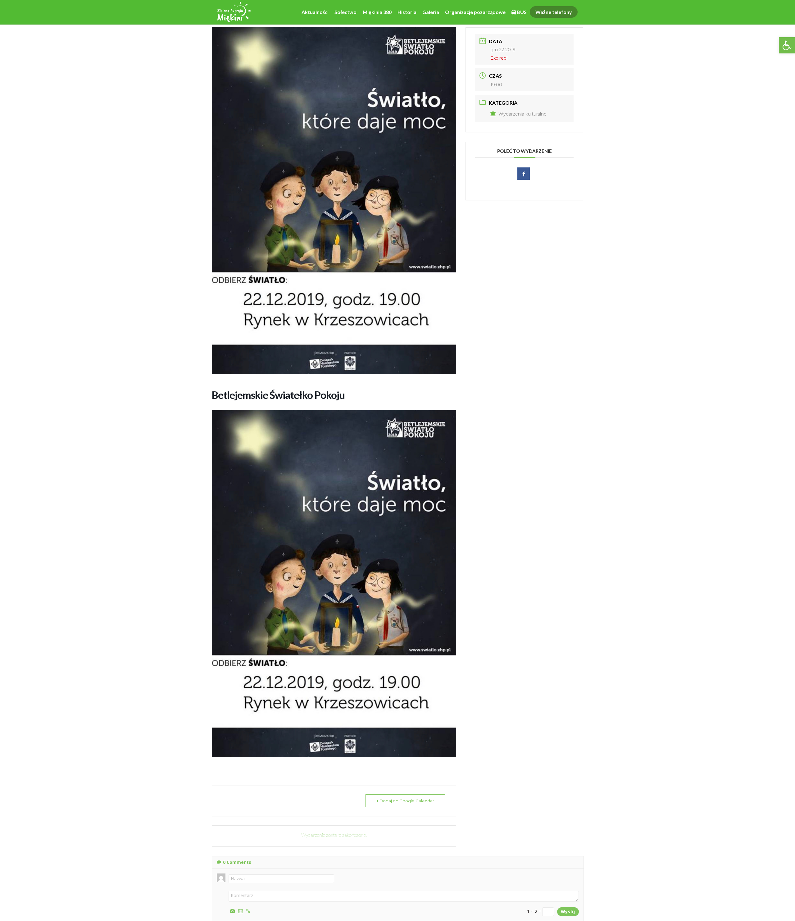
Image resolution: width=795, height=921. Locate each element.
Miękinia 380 (377, 12)
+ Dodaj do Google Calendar (405, 800)
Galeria (430, 12)
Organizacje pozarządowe (475, 12)
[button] (787, 45)
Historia (407, 12)
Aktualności (315, 12)
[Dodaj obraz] (233, 910)
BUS (521, 12)
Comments (237, 862)
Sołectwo (345, 12)
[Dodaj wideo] (241, 910)
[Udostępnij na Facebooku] (523, 173)
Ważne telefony (553, 12)
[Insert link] (249, 910)
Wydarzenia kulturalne (522, 114)
